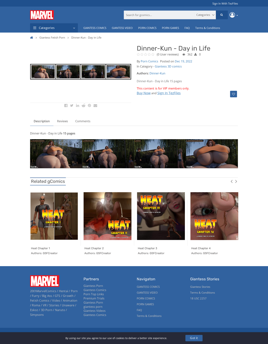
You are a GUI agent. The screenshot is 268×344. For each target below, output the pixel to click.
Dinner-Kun (157, 73)
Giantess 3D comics (168, 66)
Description (42, 121)
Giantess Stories (200, 287)
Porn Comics (149, 61)
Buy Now (144, 93)
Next (236, 181)
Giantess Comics (94, 290)
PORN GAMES (170, 28)
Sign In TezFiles (169, 93)
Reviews (62, 121)
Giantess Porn (93, 286)
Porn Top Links (93, 294)
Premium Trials (93, 298)
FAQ (187, 28)
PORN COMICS (147, 28)
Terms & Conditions (207, 28)
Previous (231, 181)
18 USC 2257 (198, 298)
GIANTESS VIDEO (122, 28)
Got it (194, 338)
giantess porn (92, 307)
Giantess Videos (94, 311)
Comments (82, 121)
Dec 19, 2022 (183, 61)
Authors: (143, 73)
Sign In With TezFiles (225, 3)
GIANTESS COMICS (94, 28)
